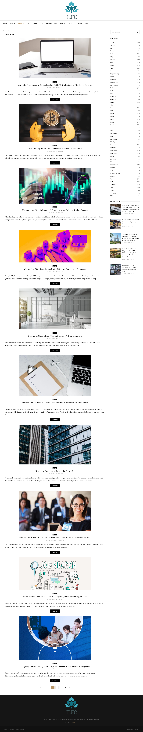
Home (5, 23)
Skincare (112, 176)
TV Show (113, 193)
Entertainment (114, 82)
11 (65, 687)
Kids (111, 130)
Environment (114, 85)
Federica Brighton (52, 540)
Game (112, 102)
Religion (112, 167)
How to (112, 125)
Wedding (112, 196)
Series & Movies (115, 173)
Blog (111, 57)
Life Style (71, 23)
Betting (112, 54)
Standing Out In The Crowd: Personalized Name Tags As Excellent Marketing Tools (55, 537)
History (112, 116)
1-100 (112, 42)
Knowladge (113, 133)
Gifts (111, 105)
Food (111, 93)
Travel (112, 190)
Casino (35, 23)
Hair (55, 23)
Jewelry (112, 128)
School (112, 170)
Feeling (112, 91)
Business (21, 23)
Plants (112, 162)
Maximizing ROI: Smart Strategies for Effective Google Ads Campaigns (55, 269)
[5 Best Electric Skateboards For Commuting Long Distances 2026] (115, 224)
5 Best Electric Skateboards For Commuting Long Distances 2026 (130, 222)
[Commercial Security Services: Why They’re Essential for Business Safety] (115, 269)
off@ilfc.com (74, 723)
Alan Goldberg (52, 87)
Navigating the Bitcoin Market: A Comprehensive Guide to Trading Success (55, 210)
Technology (113, 184)
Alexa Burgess (52, 599)
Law (111, 136)
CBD (42, 23)
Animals (112, 45)
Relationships (114, 165)
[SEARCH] (137, 32)
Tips (111, 187)
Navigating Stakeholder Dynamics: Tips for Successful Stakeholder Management (55, 666)
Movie (112, 156)
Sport (80, 23)
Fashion (49, 23)
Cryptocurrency (114, 74)
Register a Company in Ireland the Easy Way (55, 471)
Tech (86, 23)
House (112, 122)
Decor (112, 76)
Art (111, 48)
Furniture (113, 96)
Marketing (113, 148)
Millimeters (113, 150)
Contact (136, 729)
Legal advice (113, 139)
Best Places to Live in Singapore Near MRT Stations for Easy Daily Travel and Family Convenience (129, 253)
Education (113, 79)
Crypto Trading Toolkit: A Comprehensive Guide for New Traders (55, 148)
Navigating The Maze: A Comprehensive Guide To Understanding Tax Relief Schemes (55, 85)
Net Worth (113, 159)
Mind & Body (114, 153)
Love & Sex (113, 145)
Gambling (113, 99)
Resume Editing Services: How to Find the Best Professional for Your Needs (55, 402)
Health (62, 23)
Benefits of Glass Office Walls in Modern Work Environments (55, 336)
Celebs (112, 71)
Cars (28, 23)
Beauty (12, 23)
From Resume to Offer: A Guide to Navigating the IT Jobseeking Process (55, 596)
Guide (112, 108)
